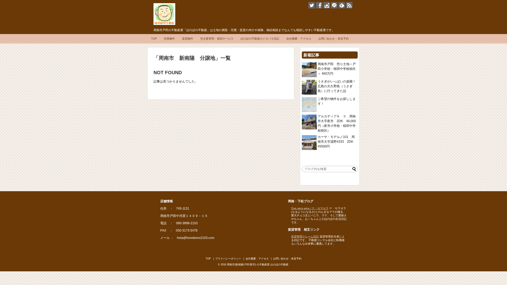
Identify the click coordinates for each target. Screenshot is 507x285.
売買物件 (169, 38)
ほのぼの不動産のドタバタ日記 (259, 38)
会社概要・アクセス (298, 38)
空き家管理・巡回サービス (216, 38)
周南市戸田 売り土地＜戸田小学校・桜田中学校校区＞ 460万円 (337, 68)
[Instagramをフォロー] (326, 5)
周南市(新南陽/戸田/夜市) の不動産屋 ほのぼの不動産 (257, 264)
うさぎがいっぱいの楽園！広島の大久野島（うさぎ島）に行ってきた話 (337, 86)
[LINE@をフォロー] (334, 5)
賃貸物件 (187, 38)
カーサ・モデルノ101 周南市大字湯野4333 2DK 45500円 (337, 141)
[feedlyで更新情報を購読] (341, 5)
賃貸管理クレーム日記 (305, 236)
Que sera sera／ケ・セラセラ (310, 208)
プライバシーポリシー (228, 258)
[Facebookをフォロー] (319, 5)
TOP (154, 38)
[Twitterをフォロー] (311, 5)
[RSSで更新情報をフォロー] (349, 5)
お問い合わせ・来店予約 (333, 38)
